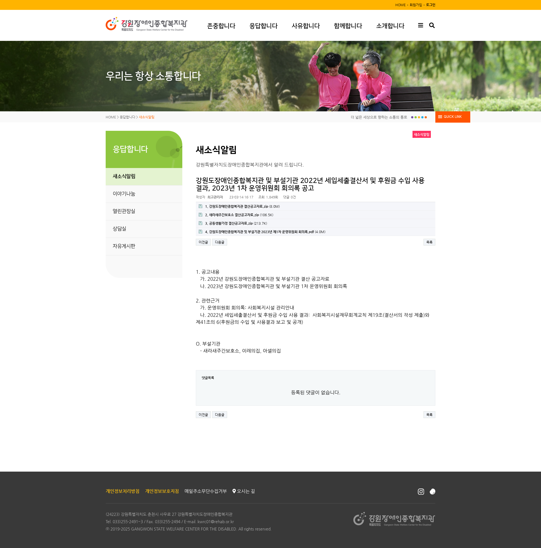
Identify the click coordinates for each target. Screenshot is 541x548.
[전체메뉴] (420, 25)
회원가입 (416, 5)
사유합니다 (306, 26)
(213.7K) (236, 223)
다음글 (219, 242)
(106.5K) (239, 215)
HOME (400, 5)
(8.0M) (242, 206)
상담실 (119, 229)
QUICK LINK (453, 117)
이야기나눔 (124, 194)
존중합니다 (221, 26)
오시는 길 (245, 491)
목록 (429, 242)
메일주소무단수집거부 (206, 491)
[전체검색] (431, 25)
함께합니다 (348, 26)
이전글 (203, 242)
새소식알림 (124, 176)
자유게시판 (124, 246)
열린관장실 (124, 211)
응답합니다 (263, 26)
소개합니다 (390, 26)
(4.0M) (265, 232)
